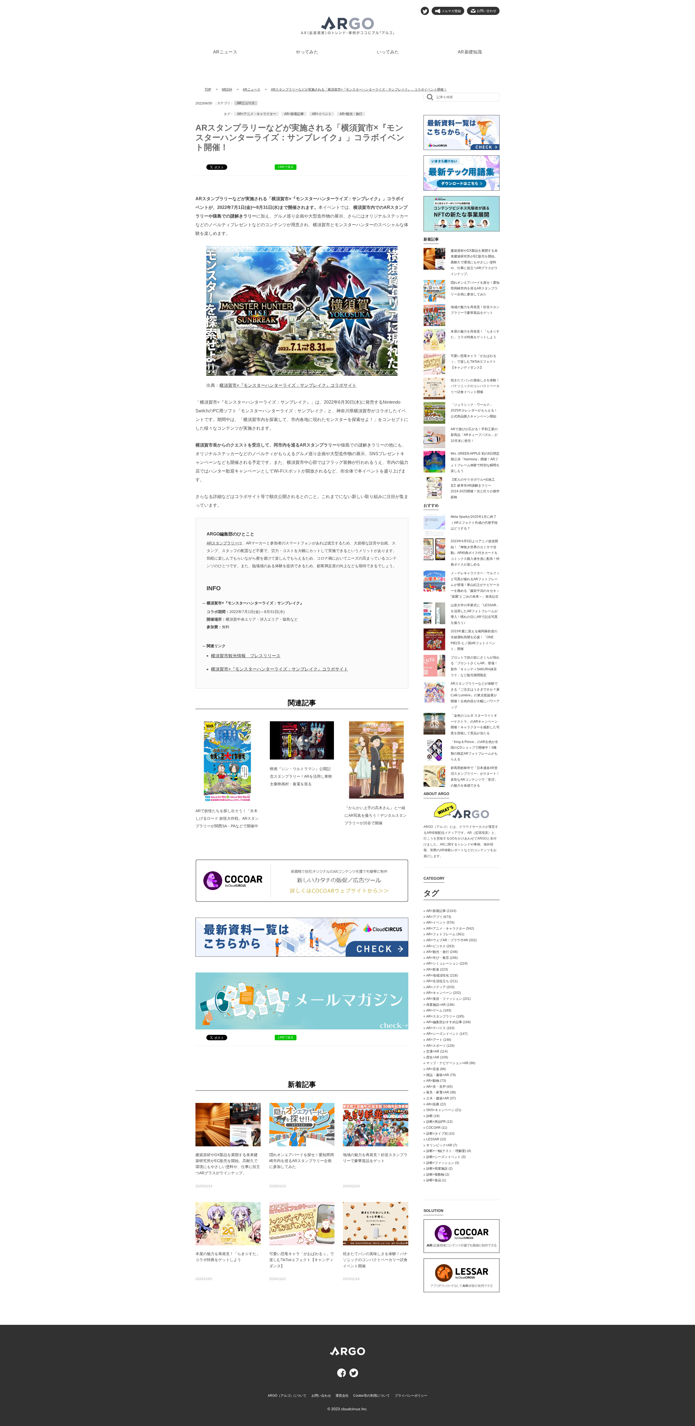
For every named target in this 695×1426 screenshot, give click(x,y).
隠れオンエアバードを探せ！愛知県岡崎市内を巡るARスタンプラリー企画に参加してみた (475, 288)
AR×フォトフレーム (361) (445, 934)
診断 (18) (433, 1116)
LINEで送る (285, 166)
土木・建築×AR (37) (441, 1098)
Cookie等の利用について (371, 1396)
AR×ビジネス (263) (440, 946)
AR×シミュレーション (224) (446, 963)
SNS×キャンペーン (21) (443, 1110)
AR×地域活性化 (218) (442, 975)
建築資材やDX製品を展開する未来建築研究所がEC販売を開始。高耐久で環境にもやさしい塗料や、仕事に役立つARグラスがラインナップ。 (474, 262)
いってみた (388, 52)
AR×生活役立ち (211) (442, 981)
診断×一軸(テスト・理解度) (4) (448, 1151)
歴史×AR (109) (437, 1057)
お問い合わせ (321, 1396)
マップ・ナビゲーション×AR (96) (450, 1063)
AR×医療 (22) (436, 1104)
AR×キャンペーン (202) (443, 993)
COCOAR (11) (436, 1128)
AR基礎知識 (470, 52)
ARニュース (225, 52)
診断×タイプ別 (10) (440, 1133)
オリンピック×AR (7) (441, 1145)
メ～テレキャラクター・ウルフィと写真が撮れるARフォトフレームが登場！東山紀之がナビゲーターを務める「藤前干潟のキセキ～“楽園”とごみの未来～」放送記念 (475, 584)
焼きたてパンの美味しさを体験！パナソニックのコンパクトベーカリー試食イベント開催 (475, 386)
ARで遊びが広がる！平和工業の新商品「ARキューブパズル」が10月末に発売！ (474, 435)
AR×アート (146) (438, 1040)
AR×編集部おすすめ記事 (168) (448, 1022)
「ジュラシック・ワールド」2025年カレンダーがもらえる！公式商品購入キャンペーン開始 (474, 410)
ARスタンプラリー (222, 543)
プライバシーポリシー (411, 1396)
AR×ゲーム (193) (438, 1010)
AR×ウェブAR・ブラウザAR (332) (451, 940)
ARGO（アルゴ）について (287, 1396)
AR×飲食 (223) (437, 969)
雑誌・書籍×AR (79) (441, 1075)
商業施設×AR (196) (440, 1005)
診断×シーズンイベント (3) (446, 1157)
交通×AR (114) (437, 1051)
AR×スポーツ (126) (440, 1046)
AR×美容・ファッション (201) (448, 999)
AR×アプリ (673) (438, 917)
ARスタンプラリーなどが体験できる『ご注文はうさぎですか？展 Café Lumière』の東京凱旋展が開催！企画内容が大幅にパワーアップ (475, 695)
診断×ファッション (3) (442, 1163)
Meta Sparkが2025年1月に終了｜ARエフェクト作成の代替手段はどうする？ (474, 522)
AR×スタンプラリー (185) (445, 1016)
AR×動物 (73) (436, 1081)
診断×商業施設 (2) (439, 1168)
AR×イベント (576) (440, 922)
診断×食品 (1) (436, 1180)
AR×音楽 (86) (436, 1069)
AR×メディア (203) (440, 987)
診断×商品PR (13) (439, 1122)
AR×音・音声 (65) (439, 1087)
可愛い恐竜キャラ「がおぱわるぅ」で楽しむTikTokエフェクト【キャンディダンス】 (473, 361)
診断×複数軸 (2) (437, 1174)
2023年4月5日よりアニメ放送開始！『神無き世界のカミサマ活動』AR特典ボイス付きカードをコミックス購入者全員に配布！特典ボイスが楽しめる (475, 552)
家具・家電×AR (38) (441, 1092)
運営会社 (342, 1396)
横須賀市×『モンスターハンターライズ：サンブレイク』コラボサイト (287, 385)
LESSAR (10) (436, 1139)
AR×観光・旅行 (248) (442, 952)
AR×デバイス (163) (440, 1028)
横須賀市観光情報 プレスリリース (245, 655)
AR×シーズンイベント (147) (446, 1034)
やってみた (307, 52)
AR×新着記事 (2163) (441, 911)
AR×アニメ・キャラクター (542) (450, 928)
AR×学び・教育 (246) (442, 958)
